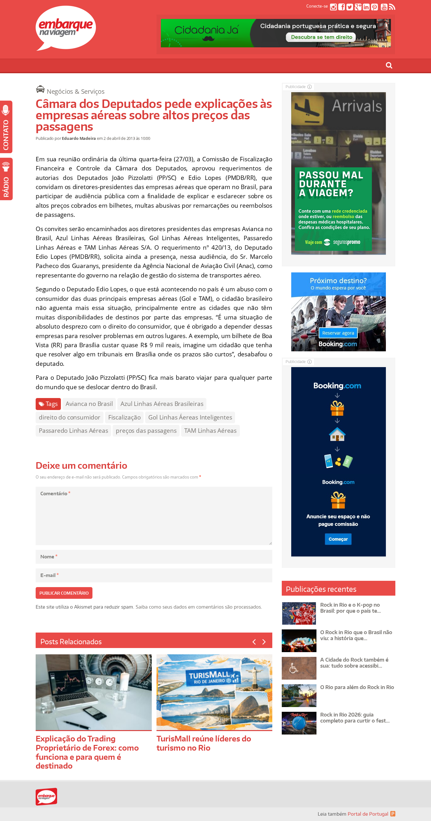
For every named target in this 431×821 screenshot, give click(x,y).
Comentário (55, 494)
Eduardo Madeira (79, 138)
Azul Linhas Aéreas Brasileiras (162, 404)
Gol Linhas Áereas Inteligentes (190, 417)
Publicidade (296, 86)
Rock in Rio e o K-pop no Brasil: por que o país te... (350, 608)
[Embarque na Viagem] (66, 47)
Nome (48, 557)
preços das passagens (146, 430)
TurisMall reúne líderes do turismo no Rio (203, 743)
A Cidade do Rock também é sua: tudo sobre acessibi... (354, 663)
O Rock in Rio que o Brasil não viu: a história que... (356, 635)
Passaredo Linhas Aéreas (73, 430)
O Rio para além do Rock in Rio (357, 687)
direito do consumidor (69, 417)
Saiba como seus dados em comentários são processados (198, 607)
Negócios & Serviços (76, 91)
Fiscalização (124, 417)
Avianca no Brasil (89, 404)
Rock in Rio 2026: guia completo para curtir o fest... (355, 717)
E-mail (49, 575)
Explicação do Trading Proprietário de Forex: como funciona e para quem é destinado (87, 752)
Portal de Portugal (368, 814)
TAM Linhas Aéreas (210, 430)
